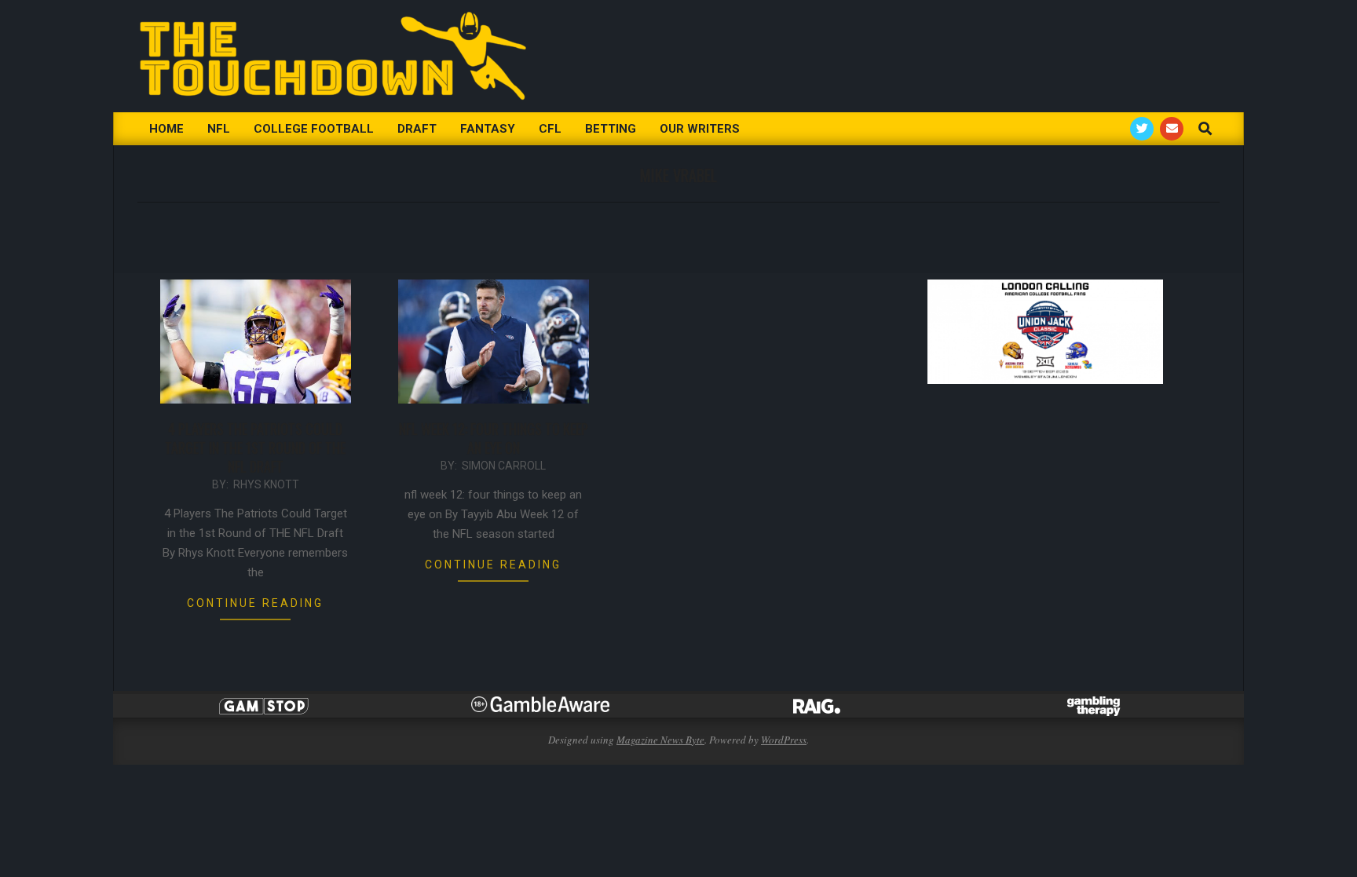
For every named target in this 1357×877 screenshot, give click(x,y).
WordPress (784, 740)
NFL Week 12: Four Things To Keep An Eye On (493, 438)
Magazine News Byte (660, 740)
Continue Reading (255, 603)
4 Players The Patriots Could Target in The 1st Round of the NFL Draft (255, 447)
